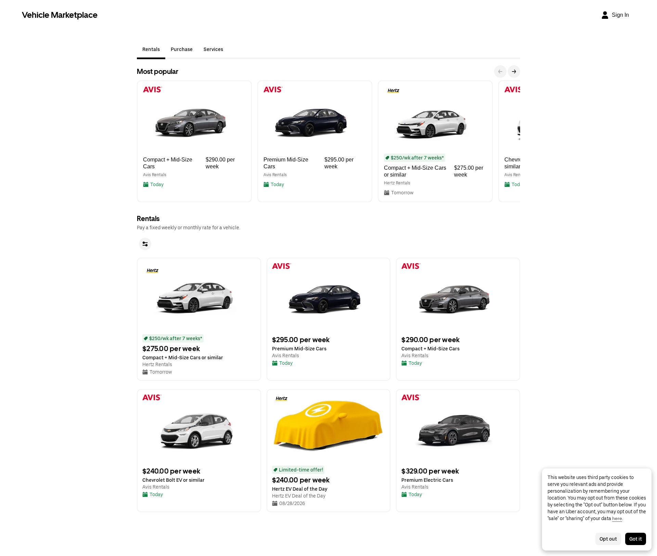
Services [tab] (213, 49)
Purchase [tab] (182, 49)
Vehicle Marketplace (60, 15)
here (617, 518)
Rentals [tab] (151, 49)
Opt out (608, 539)
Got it (635, 539)
